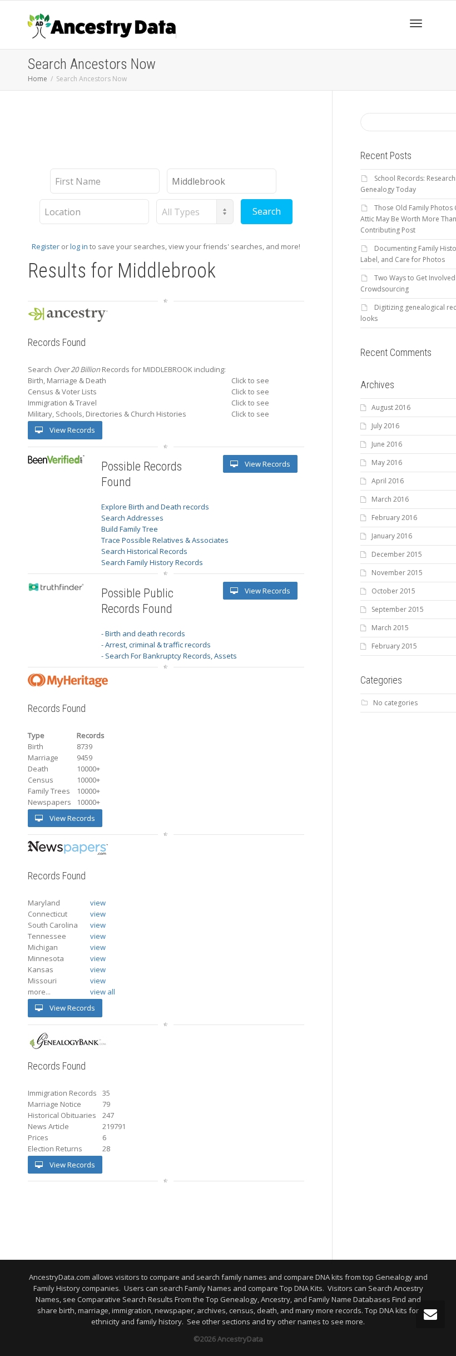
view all (102, 992)
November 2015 (397, 572)
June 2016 (386, 444)
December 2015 (396, 554)
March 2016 (390, 499)
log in (79, 246)
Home (37, 78)
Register (46, 246)
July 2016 (385, 425)
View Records (71, 430)
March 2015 (390, 627)
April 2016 (387, 481)
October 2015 (393, 591)
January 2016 (391, 536)
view (98, 903)
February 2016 (394, 517)
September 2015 (397, 609)
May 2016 (386, 462)
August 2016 (390, 407)
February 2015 (394, 646)
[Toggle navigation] (416, 23)
